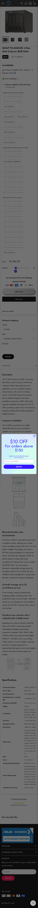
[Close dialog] (34, 436)
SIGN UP (19, 467)
